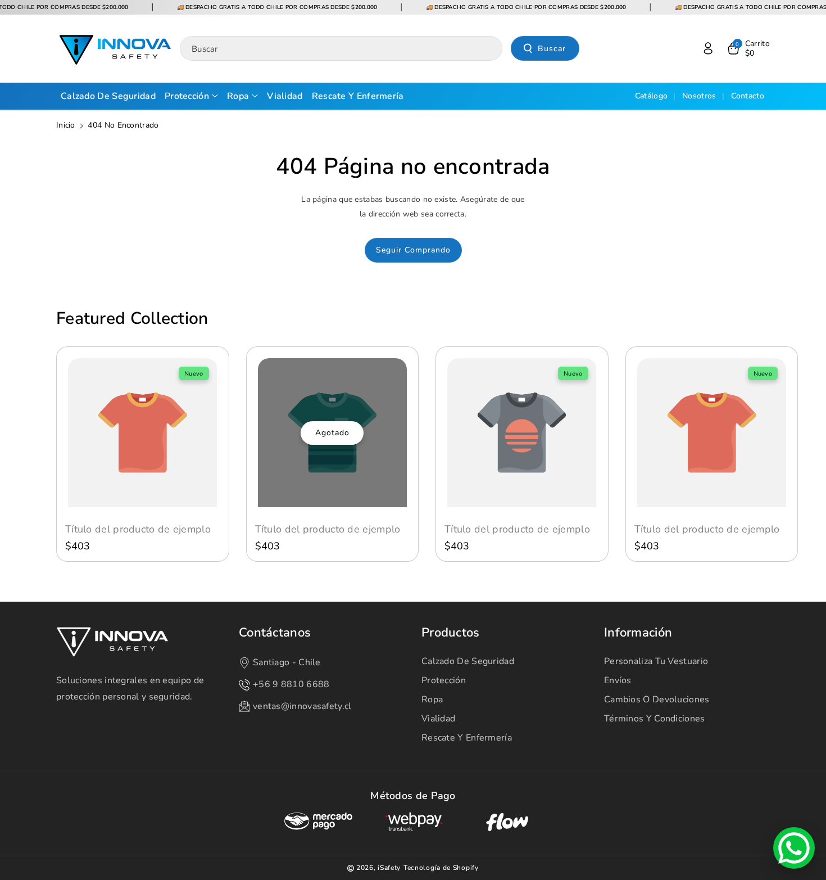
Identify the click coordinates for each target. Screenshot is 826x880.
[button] (748, 48)
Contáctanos (275, 633)
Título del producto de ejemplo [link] (138, 529)
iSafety (389, 867)
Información (638, 633)
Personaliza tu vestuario (656, 661)
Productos (450, 633)
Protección (443, 680)
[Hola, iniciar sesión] (708, 48)
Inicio (65, 125)
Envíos (618, 680)
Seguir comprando (413, 250)
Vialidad (438, 718)
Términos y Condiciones (654, 718)
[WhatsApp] (794, 848)
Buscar (552, 48)
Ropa (432, 699)
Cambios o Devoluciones (657, 699)
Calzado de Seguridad (467, 661)
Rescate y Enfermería (466, 738)
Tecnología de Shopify (441, 867)
